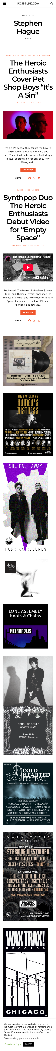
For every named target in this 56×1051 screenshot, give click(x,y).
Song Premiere (43, 55)
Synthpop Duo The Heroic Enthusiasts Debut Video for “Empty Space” (28, 217)
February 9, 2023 (19, 245)
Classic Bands (19, 55)
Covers (31, 55)
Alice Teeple (35, 103)
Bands (8, 55)
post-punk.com (37, 245)
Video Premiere (32, 190)
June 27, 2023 (20, 103)
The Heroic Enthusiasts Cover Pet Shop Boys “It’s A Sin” (28, 79)
